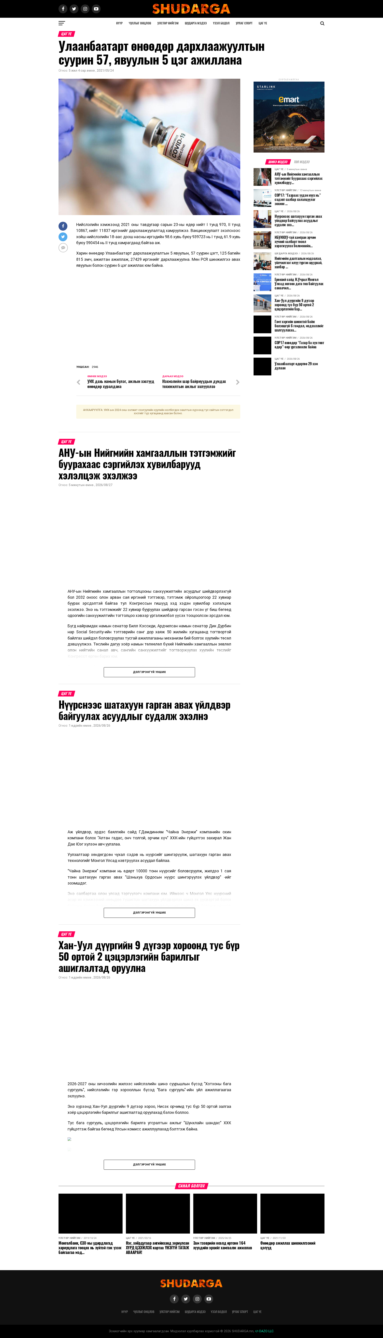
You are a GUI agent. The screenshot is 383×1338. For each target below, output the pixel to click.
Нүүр (119, 23)
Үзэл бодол (221, 23)
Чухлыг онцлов (140, 23)
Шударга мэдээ (196, 23)
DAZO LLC (266, 1331)
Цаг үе (263, 23)
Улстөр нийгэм (168, 23)
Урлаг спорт (244, 23)
